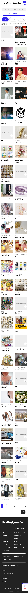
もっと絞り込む (13, 14)
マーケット (13, 19)
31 (14, 506)
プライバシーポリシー (6, 589)
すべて (5, 19)
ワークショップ (21, 19)
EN (16, 528)
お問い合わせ (16, 589)
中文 (21, 528)
